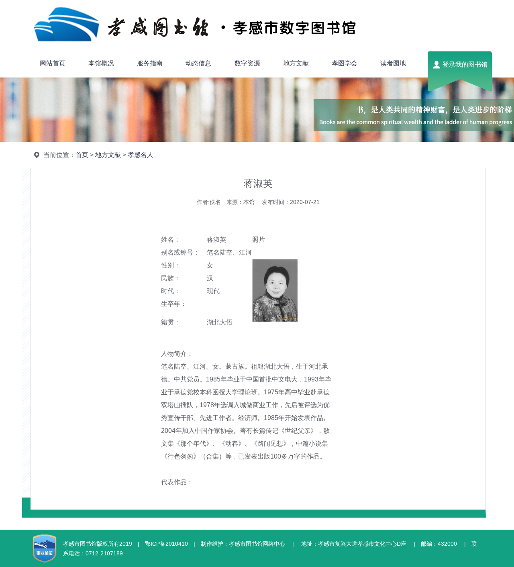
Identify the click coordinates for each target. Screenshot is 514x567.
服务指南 (150, 63)
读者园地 (393, 63)
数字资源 (247, 63)
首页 (81, 154)
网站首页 (52, 63)
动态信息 (198, 63)
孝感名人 (140, 154)
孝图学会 (344, 63)
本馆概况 (101, 63)
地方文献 (296, 63)
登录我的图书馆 (465, 64)
